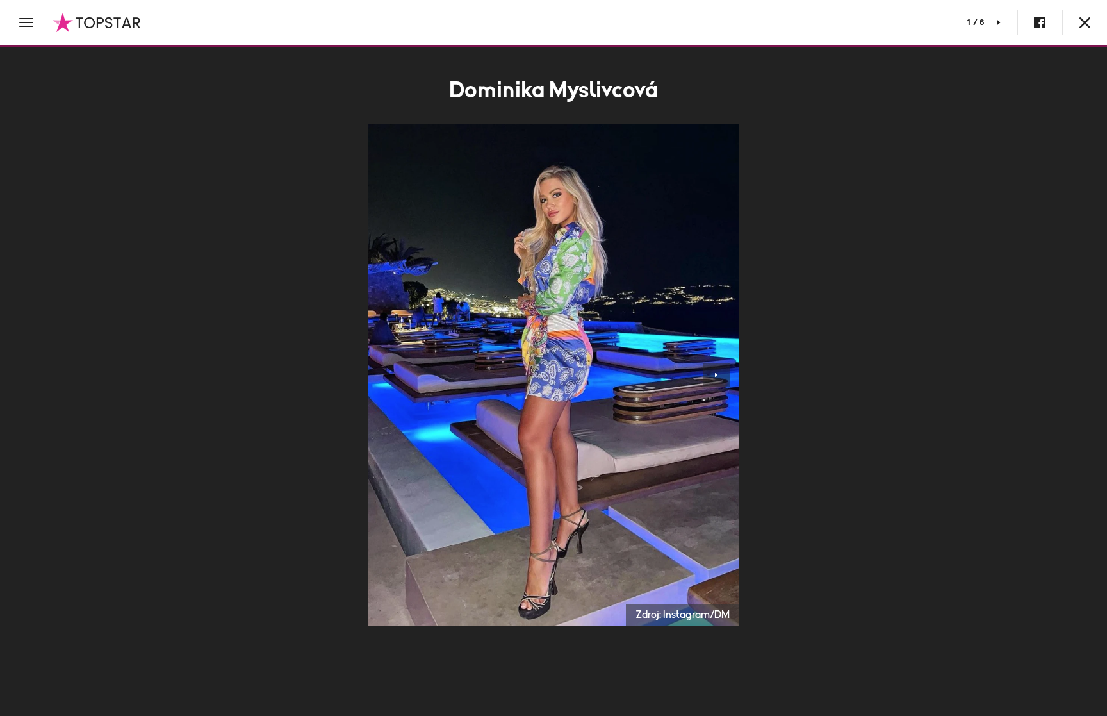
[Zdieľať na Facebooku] (1039, 22)
